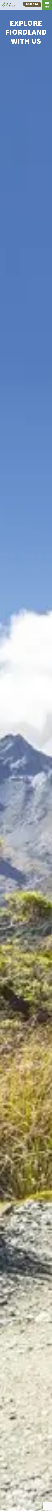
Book (32, 4)
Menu (46, 7)
